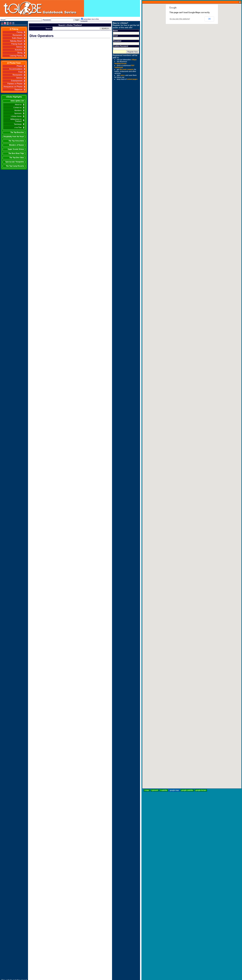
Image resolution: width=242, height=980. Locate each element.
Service (19, 47)
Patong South (16, 44)
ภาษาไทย (18, 128)
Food (20, 72)
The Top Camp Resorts (15, 166)
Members (18, 110)
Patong (19, 32)
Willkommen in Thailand (16, 120)
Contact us (17, 108)
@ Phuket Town (14, 63)
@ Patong (14, 29)
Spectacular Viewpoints (14, 162)
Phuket (19, 66)
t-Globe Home (16, 116)
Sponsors (18, 113)
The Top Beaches (17, 132)
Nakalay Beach (16, 41)
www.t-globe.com (17, 101)
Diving (19, 53)
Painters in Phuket (14, 84)
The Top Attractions (16, 141)
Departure (18, 90)
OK (209, 19)
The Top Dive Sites (16, 158)
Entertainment (16, 81)
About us (18, 105)
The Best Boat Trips (16, 153)
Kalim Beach (17, 38)
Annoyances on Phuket (13, 87)
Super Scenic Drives (16, 149)
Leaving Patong (16, 56)
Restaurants (17, 35)
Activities (18, 50)
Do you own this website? (180, 19)
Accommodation (15, 69)
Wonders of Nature (16, 145)
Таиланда (18, 124)
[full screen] (239, 2)
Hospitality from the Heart (14, 137)
